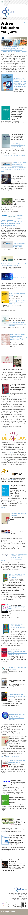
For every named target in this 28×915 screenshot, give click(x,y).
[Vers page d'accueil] (11, 12)
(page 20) (14, 49)
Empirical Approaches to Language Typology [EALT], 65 (18, 144)
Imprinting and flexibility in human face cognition (17, 761)
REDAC (11, 452)
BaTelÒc (3, 787)
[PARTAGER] (24, 22)
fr (6, 2)
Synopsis (3, 507)
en (9, 2)
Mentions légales (5, 911)
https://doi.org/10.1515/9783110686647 (15, 155)
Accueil (4, 18)
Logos (13, 911)
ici (5, 428)
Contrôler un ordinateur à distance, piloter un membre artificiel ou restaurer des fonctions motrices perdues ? (14, 165)
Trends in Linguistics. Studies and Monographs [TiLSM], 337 (17, 301)
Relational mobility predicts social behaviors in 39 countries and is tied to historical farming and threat (14, 557)
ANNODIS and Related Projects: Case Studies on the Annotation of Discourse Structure (17, 652)
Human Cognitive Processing (16, 398)
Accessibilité (4, 913)
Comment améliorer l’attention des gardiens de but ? (19, 245)
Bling (4, 831)
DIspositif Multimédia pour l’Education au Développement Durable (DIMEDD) (17, 717)
